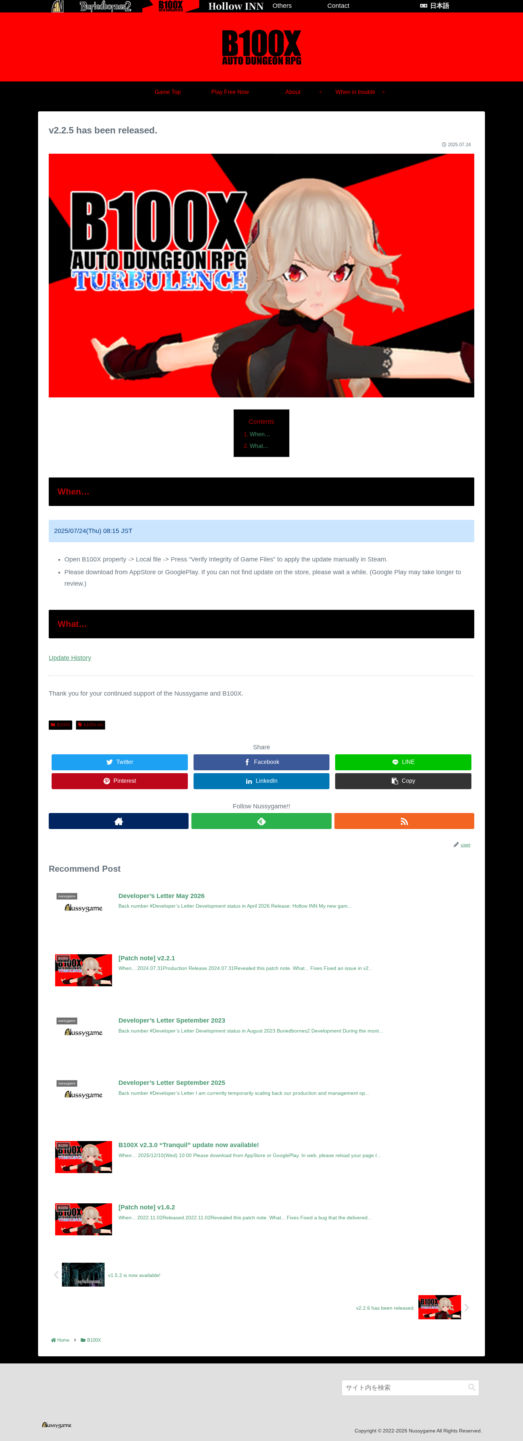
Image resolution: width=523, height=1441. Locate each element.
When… (260, 434)
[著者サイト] (119, 821)
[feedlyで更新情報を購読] (261, 821)
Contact (338, 5)
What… (259, 446)
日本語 (439, 5)
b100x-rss (93, 724)
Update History (70, 657)
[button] (471, 1387)
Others (282, 5)
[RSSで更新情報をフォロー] (404, 821)
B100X (63, 724)
